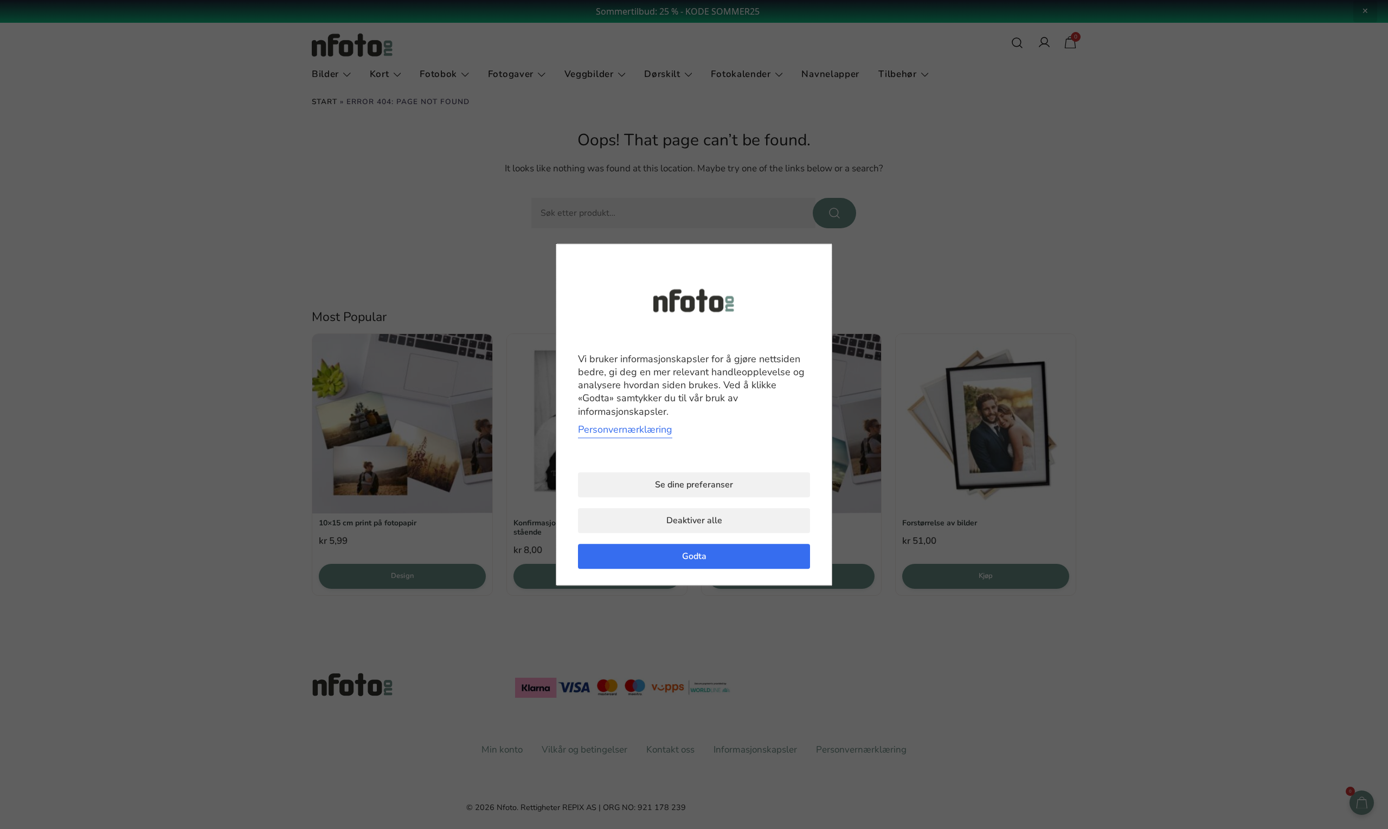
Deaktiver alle (694, 520)
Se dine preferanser (694, 485)
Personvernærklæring (625, 429)
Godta (694, 556)
